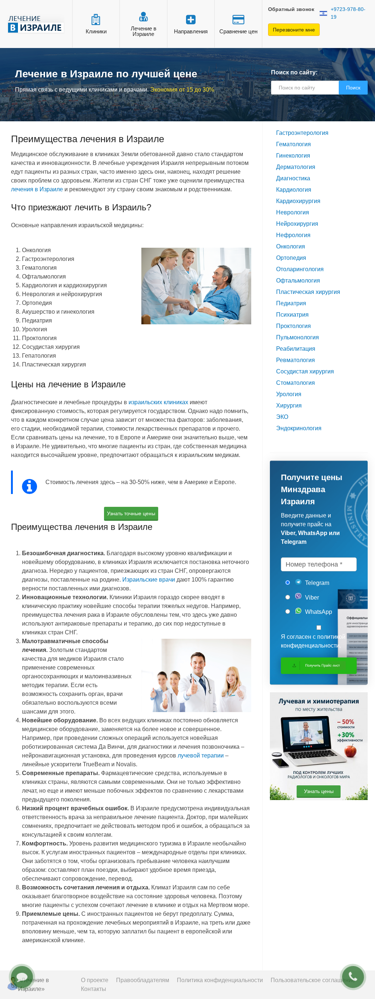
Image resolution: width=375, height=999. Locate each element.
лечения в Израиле (37, 189)
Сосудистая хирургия (305, 371)
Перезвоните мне (294, 30)
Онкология (290, 246)
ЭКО (282, 417)
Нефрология (293, 235)
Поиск (353, 88)
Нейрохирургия (297, 224)
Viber (311, 597)
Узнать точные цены (131, 513)
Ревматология (295, 360)
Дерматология (295, 167)
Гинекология (293, 155)
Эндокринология (299, 428)
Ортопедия (291, 258)
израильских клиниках (158, 402)
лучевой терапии (201, 755)
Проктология (293, 326)
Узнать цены (319, 791)
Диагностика (293, 178)
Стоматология (295, 383)
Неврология (292, 212)
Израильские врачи (148, 579)
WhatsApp (318, 612)
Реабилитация (295, 349)
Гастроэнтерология (302, 133)
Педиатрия (291, 303)
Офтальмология (298, 280)
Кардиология (293, 190)
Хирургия (289, 405)
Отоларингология (300, 269)
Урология (288, 394)
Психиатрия (292, 315)
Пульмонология (297, 337)
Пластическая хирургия (308, 292)
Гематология (293, 144)
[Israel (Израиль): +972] (323, 13)
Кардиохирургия (298, 201)
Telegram (316, 583)
